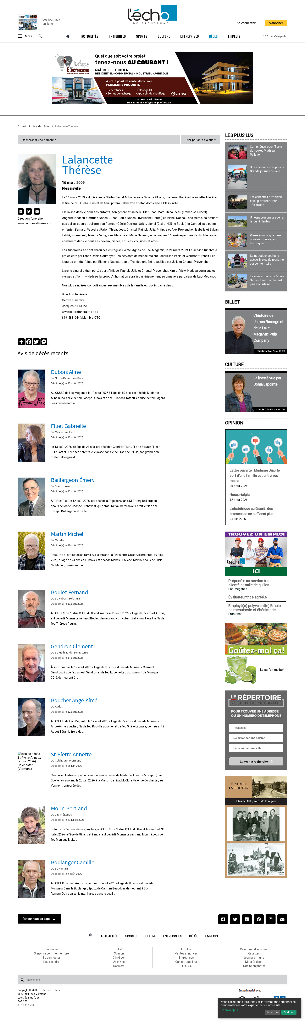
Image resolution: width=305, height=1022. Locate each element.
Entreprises (189, 36)
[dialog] (259, 1008)
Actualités (89, 36)
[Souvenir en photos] (256, 824)
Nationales (117, 36)
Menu (28, 36)
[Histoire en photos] (256, 790)
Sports (141, 36)
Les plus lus (239, 135)
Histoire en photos (254, 966)
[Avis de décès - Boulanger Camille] (119, 878)
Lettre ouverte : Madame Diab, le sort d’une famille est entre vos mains (255, 475)
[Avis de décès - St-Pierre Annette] (119, 770)
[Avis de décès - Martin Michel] (119, 550)
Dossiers (118, 966)
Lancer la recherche (254, 761)
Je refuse (272, 1012)
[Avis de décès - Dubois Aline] (119, 388)
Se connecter (246, 23)
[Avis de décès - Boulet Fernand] (119, 608)
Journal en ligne (253, 957)
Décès (213, 36)
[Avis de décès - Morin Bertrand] (119, 824)
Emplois (234, 36)
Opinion (234, 422)
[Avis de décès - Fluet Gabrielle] (119, 442)
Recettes (254, 953)
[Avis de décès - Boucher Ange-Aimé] (119, 716)
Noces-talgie (240, 495)
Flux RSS (186, 966)
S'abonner (276, 23)
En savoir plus (230, 1010)
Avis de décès (40, 126)
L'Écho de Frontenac (50, 990)
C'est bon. (288, 1012)
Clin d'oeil (119, 957)
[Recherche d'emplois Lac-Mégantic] (256, 554)
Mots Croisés (253, 961)
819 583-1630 (26, 1005)
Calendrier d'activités (253, 949)
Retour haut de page (36, 919)
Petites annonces (186, 953)
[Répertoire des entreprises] (256, 704)
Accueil (22, 126)
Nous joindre (51, 961)
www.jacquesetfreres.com (35, 223)
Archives (119, 961)
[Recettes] (256, 639)
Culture (164, 36)
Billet (232, 302)
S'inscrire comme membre (51, 953)
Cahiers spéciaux (186, 961)
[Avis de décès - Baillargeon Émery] (119, 496)
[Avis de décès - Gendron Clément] (119, 662)
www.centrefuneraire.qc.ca (80, 312)
